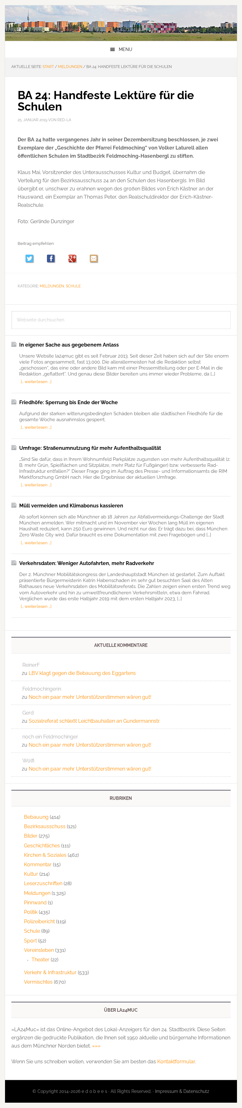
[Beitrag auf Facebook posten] (53, 259)
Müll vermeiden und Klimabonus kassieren (71, 506)
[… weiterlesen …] (36, 381)
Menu (125, 49)
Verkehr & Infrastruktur (50, 972)
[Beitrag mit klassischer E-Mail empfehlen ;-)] (93, 258)
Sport (30, 941)
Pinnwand (35, 903)
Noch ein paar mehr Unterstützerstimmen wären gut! (90, 697)
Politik (30, 912)
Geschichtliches (42, 846)
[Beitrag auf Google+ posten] (75, 259)
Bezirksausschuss (45, 826)
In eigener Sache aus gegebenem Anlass (69, 345)
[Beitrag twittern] (32, 259)
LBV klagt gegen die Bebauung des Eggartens (82, 673)
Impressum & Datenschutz (182, 1091)
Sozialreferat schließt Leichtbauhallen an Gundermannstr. (94, 721)
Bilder (30, 836)
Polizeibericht (39, 921)
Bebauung (36, 817)
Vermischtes (38, 982)
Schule (73, 286)
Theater (40, 960)
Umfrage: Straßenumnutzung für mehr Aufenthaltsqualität (90, 448)
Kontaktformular (176, 1062)
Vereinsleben (39, 950)
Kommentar (38, 865)
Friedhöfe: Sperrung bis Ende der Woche (68, 402)
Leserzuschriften (43, 883)
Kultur (31, 874)
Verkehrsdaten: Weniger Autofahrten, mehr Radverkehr (86, 563)
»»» (96, 1046)
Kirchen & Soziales (45, 855)
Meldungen (52, 286)
